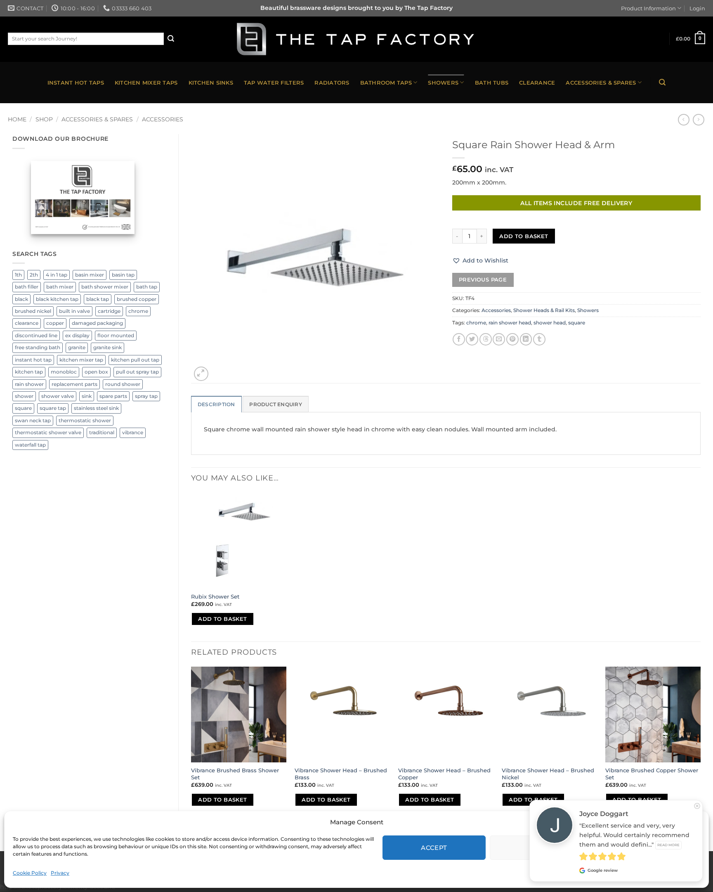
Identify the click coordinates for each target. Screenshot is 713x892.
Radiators (331, 82)
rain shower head (510, 323)
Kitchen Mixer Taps (146, 82)
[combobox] (86, 39)
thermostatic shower (85, 421)
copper (55, 323)
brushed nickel (33, 311)
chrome (138, 311)
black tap (97, 299)
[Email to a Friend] (499, 339)
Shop (44, 119)
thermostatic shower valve (48, 432)
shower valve (57, 396)
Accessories (162, 119)
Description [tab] (216, 404)
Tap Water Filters (274, 82)
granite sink (107, 347)
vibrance (132, 432)
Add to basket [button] (222, 618)
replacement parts (74, 384)
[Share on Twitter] (472, 339)
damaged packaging (97, 323)
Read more (668, 845)
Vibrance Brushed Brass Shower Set (235, 774)
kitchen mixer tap (81, 360)
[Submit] (171, 38)
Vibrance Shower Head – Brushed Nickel (548, 774)
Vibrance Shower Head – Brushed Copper (444, 774)
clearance (26, 323)
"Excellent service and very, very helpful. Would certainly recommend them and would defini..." (634, 835)
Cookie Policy (30, 873)
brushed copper (136, 299)
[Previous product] (698, 119)
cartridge (109, 311)
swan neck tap (33, 421)
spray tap (146, 396)
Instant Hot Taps (75, 82)
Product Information (648, 8)
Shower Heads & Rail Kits (544, 310)
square (23, 408)
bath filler (26, 287)
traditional (101, 432)
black (21, 299)
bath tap (146, 287)
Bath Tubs (491, 82)
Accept (434, 848)
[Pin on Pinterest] (512, 339)
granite (76, 347)
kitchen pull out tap (135, 360)
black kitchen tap (57, 299)
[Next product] (683, 119)
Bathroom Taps (386, 82)
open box (96, 372)
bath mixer (59, 287)
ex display (77, 335)
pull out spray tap (137, 372)
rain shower (29, 384)
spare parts (113, 396)
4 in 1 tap (56, 275)
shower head (550, 323)
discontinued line (36, 335)
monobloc (64, 372)
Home (17, 119)
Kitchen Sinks (211, 82)
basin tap (123, 275)
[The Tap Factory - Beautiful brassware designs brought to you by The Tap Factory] (356, 39)
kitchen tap (29, 372)
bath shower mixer (104, 287)
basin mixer (89, 275)
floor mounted (115, 335)
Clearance (537, 82)
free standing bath (37, 347)
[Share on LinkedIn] (526, 339)
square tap (53, 408)
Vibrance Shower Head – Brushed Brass (341, 774)
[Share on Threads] (485, 339)
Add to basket (523, 236)
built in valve (74, 311)
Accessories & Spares (601, 82)
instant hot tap (33, 360)
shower (24, 396)
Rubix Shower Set (215, 596)
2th (34, 275)
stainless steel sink (96, 408)
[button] (691, 39)
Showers (443, 82)
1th (18, 275)
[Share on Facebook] (459, 339)
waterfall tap (30, 445)
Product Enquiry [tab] (275, 404)
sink (87, 396)
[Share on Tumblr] (539, 339)
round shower (122, 384)
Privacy (60, 873)
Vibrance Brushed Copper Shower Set (651, 774)
